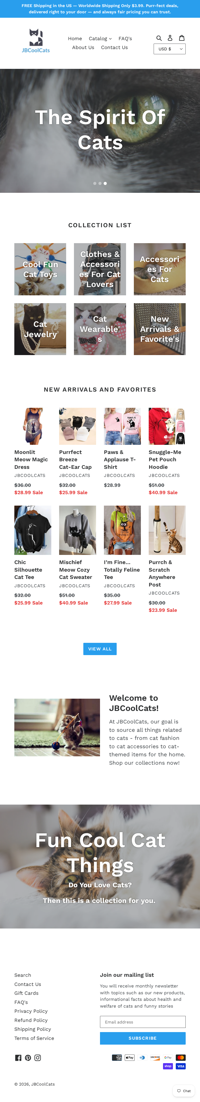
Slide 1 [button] (94, 183)
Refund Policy (31, 1020)
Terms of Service (34, 1038)
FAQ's (125, 38)
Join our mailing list (127, 975)
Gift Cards (26, 993)
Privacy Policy (31, 1011)
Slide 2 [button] (100, 183)
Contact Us (114, 47)
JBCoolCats (43, 1084)
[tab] (94, 183)
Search (22, 975)
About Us (83, 47)
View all (100, 648)
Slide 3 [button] (105, 183)
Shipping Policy (32, 1029)
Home (75, 38)
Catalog (99, 38)
